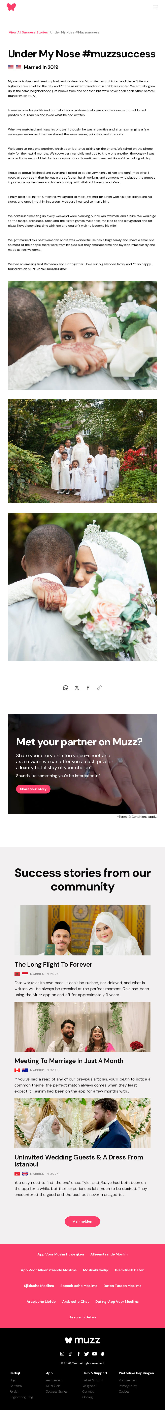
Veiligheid (88, 1386)
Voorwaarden (127, 1380)
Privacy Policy (128, 1386)
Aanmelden (82, 1221)
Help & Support (92, 1380)
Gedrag (87, 1397)
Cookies (124, 1391)
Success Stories (57, 1391)
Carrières (16, 1386)
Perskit (14, 1391)
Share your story (33, 789)
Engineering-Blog (21, 1397)
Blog (12, 1380)
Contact (88, 1391)
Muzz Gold (53, 1386)
